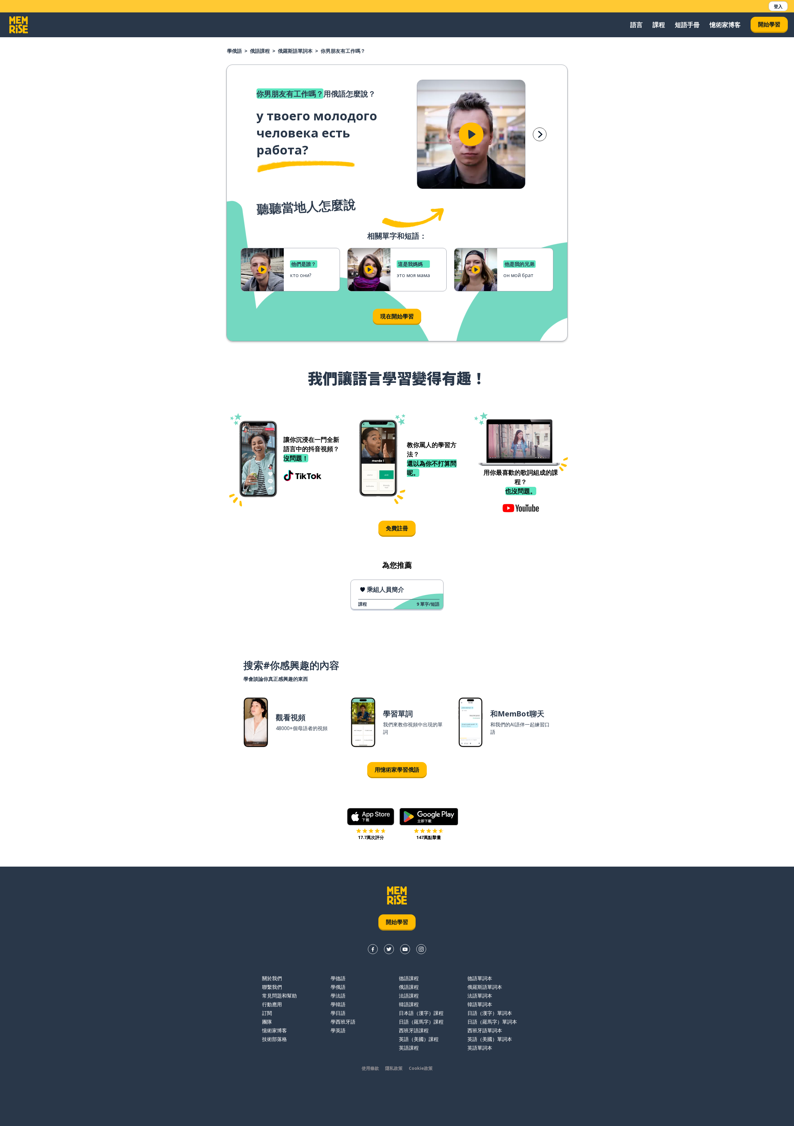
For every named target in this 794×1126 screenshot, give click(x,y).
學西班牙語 (343, 1021)
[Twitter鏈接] (389, 949)
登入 (778, 6)
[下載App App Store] (371, 816)
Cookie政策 (421, 1068)
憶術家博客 (725, 24)
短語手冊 (687, 24)
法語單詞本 (479, 995)
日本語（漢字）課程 (421, 1013)
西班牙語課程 (414, 1030)
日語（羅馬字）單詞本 (492, 1021)
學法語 (338, 995)
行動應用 (272, 1004)
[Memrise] (18, 24)
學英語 (338, 1030)
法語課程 (409, 995)
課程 (659, 24)
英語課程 (409, 1047)
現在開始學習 (397, 316)
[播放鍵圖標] (471, 134)
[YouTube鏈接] (405, 949)
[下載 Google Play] (428, 816)
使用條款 (370, 1068)
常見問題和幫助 (279, 995)
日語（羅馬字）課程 (421, 1021)
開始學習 (769, 24)
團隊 (267, 1021)
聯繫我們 (272, 987)
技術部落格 (274, 1039)
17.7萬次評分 (371, 837)
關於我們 (272, 978)
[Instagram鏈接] (421, 949)
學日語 (338, 1013)
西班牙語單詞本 (484, 1030)
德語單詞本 (479, 978)
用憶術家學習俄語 (397, 769)
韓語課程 (409, 1004)
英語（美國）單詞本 (489, 1039)
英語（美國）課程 (419, 1039)
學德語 (338, 978)
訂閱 (267, 1013)
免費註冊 (397, 528)
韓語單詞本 (479, 1004)
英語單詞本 (479, 1047)
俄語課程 (260, 50)
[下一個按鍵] (539, 134)
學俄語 (234, 50)
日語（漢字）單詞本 (489, 1013)
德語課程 (409, 978)
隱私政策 (394, 1068)
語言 (636, 24)
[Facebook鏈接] (373, 949)
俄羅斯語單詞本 (295, 50)
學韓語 (338, 1004)
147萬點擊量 (428, 837)
